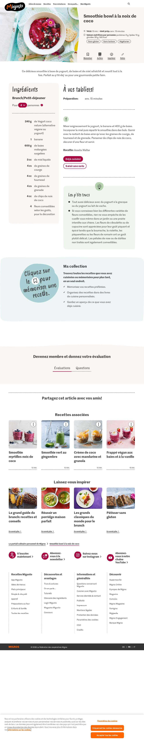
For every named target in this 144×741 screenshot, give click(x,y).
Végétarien (124, 41)
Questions (83, 368)
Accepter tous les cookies (107, 735)
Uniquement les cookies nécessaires (107, 728)
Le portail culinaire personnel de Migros (27, 544)
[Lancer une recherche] (128, 4)
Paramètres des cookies (87, 619)
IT (134, 647)
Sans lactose (109, 41)
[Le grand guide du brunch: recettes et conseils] (23, 510)
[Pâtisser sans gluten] (121, 510)
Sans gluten (93, 41)
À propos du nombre (42, 105)
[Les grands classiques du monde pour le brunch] (88, 510)
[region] (72, 728)
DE (123, 647)
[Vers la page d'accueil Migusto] (15, 4)
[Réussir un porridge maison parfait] (55, 510)
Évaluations (62, 368)
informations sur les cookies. (19, 729)
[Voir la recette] (23, 445)
